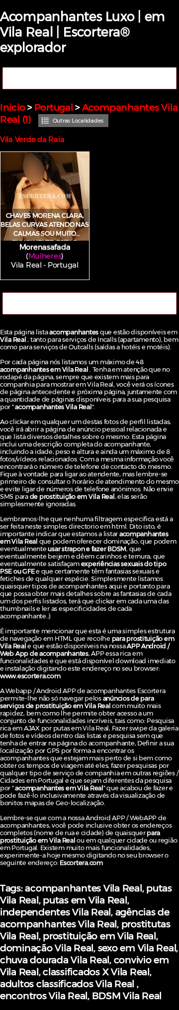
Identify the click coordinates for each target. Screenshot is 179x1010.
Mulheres (45, 256)
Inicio (12, 107)
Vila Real (26, 265)
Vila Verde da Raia (32, 139)
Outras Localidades (78, 120)
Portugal (53, 107)
